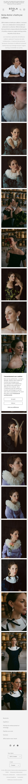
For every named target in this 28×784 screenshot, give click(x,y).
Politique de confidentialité (12, 394)
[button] (3, 9)
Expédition (6, 722)
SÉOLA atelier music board (10, 738)
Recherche (6, 718)
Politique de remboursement (16, 772)
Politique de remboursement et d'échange (11, 726)
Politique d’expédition (11, 777)
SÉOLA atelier (8, 770)
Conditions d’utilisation (21, 774)
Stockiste (5, 735)
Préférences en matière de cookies (14, 779)
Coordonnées (20, 777)
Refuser (13, 403)
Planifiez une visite (8, 731)
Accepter (13, 399)
